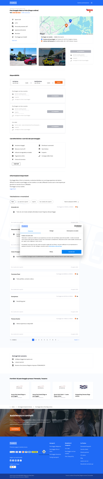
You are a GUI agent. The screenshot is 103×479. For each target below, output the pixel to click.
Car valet (67, 448)
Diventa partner (85, 452)
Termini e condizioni (70, 475)
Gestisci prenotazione (83, 2)
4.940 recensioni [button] (25, 12)
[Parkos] (13, 3)
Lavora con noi (84, 461)
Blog (82, 458)
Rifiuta (51, 251)
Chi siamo (83, 455)
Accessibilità (90, 475)
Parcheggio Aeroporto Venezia (25, 406)
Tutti (12, 201)
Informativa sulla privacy (55, 246)
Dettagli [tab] (51, 230)
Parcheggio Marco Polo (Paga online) (43, 406)
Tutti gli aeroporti (54, 457)
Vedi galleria (52, 56)
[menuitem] (31, 83)
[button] (19, 81)
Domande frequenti (86, 446)
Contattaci (15, 429)
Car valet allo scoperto (23, 201)
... (58, 340)
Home (13, 406)
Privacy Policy (77, 475)
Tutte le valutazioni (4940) (70, 201)
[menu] (31, 83)
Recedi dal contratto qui (87, 464)
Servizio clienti (84, 449)
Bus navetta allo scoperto (46, 201)
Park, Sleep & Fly (69, 456)
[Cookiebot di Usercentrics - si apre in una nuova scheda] (75, 226)
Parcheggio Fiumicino (55, 454)
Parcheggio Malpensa (55, 446)
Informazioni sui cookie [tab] (72, 230)
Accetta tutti (72, 251)
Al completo (55, 96)
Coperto (34, 201)
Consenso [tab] (30, 231)
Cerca (58, 82)
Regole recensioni (83, 475)
